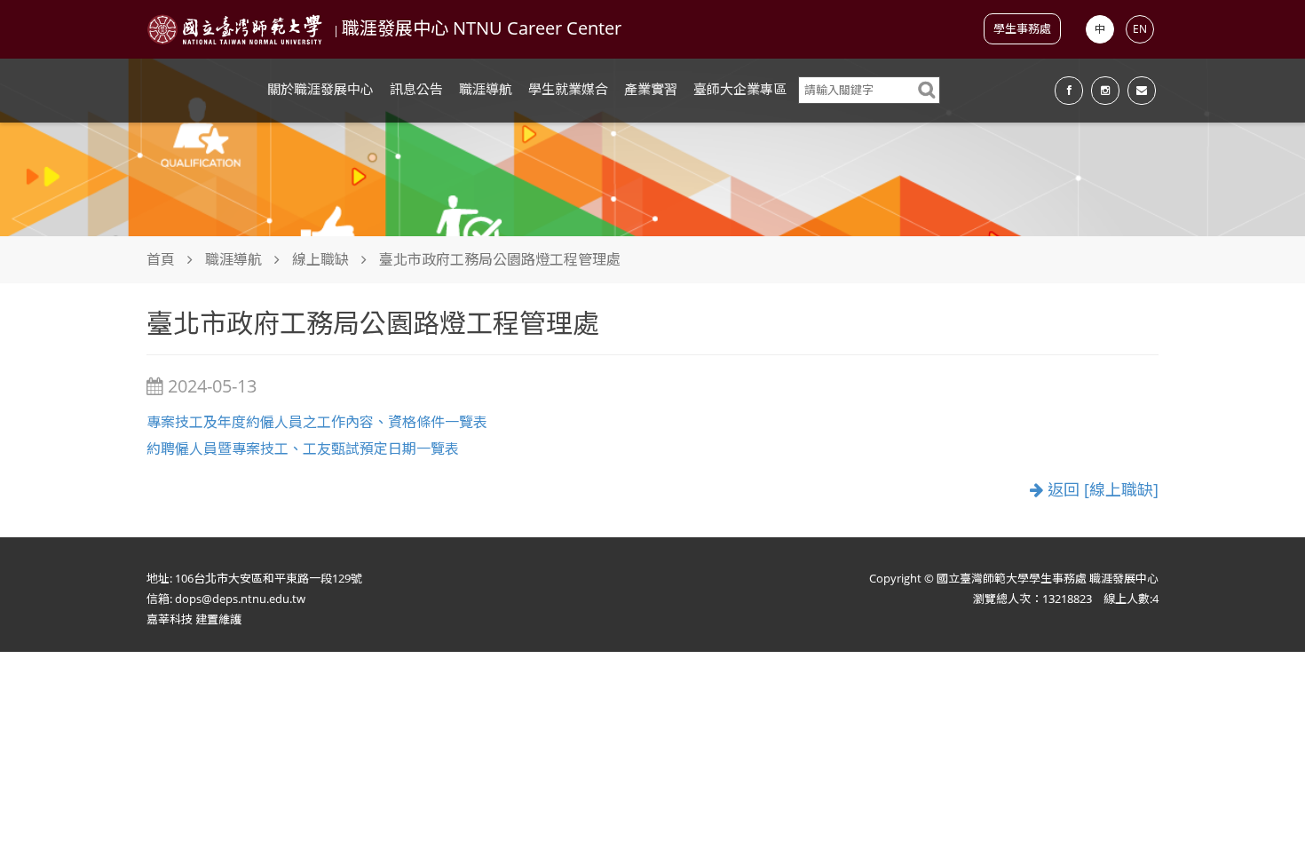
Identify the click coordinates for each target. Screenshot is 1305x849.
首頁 (160, 259)
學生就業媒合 (568, 89)
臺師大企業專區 (740, 89)
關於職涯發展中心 (320, 89)
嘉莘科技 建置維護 (193, 619)
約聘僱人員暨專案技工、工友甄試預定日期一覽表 (302, 448)
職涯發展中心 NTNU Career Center (481, 28)
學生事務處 (1022, 28)
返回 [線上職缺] (1101, 490)
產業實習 (650, 89)
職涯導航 (485, 89)
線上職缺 (320, 259)
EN (1140, 28)
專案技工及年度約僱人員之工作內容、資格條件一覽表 (316, 422)
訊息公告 (416, 89)
